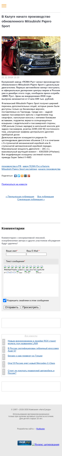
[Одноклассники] (22, 176)
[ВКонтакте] (15, 176)
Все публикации (45, 196)
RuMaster (40, 429)
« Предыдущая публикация (20, 196)
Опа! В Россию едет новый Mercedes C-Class (31, 363)
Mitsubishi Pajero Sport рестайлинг (19, 169)
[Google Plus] (29, 176)
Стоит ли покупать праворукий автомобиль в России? (31, 371)
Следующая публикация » (31, 199)
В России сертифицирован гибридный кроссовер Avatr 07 (33, 349)
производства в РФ (11, 166)
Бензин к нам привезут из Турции (25, 355)
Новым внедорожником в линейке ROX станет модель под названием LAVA (32, 342)
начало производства (49, 169)
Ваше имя (11, 251)
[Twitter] (19, 176)
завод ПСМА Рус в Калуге (36, 166)
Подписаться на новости (14, 184)
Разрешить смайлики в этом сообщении (28, 300)
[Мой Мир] (25, 176)
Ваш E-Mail (33, 251)
